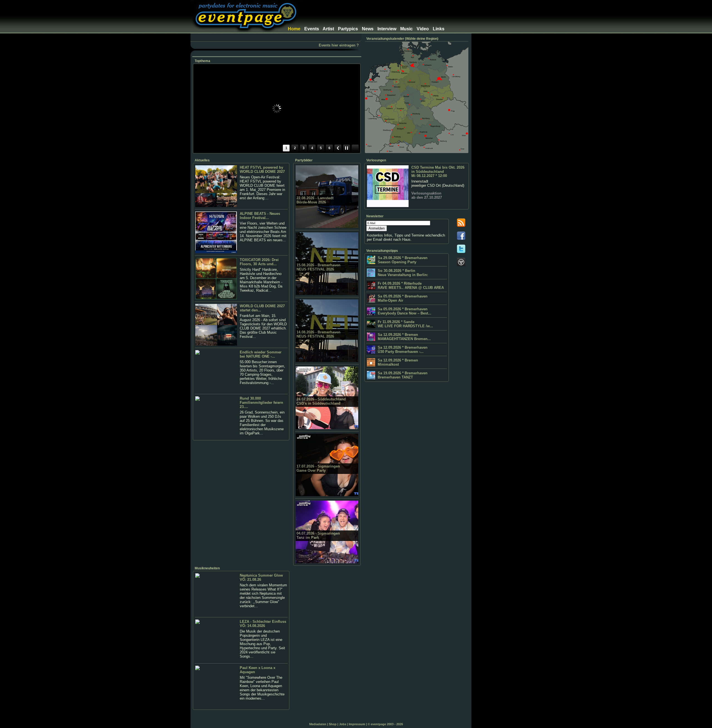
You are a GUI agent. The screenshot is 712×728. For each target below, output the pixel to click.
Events (311, 28)
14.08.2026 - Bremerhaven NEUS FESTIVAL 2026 (318, 334)
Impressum (357, 724)
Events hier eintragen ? (339, 45)
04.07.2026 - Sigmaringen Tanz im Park (318, 535)
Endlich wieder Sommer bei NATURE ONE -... (260, 354)
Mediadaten (317, 724)
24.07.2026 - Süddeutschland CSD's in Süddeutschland (321, 401)
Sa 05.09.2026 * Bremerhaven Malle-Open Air (402, 298)
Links (438, 28)
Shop (333, 724)
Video (423, 28)
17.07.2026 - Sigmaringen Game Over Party (318, 468)
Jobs (342, 724)
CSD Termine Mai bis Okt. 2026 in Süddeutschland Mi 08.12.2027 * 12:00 (437, 171)
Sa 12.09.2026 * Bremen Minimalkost (397, 362)
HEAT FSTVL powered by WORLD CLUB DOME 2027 (262, 169)
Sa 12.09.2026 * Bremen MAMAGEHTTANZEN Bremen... (404, 337)
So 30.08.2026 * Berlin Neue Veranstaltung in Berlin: (402, 273)
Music (406, 28)
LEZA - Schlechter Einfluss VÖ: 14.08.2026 (263, 623)
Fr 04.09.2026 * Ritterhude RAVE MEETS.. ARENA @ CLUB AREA (410, 285)
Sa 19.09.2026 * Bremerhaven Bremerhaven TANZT (402, 375)
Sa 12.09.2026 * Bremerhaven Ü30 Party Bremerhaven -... (402, 349)
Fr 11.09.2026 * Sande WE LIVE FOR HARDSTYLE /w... (405, 324)
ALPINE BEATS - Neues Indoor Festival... (260, 215)
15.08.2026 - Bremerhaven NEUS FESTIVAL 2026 (318, 267)
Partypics (348, 28)
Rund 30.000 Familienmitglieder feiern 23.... (261, 402)
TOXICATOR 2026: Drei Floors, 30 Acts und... (259, 262)
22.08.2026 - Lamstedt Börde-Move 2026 (314, 200)
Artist (328, 28)
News (368, 28)
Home (294, 28)
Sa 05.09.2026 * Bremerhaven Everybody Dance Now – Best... (404, 311)
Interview (386, 28)
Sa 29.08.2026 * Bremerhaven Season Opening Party (402, 260)
